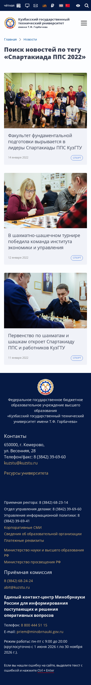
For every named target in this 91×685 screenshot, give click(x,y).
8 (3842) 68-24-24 (18, 580)
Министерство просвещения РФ (32, 562)
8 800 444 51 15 (34, 625)
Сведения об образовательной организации (43, 533)
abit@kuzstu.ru (17, 587)
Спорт (77, 157)
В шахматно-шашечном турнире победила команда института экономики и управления (44, 241)
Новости (30, 39)
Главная (10, 39)
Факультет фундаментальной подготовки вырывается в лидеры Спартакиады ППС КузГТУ (45, 141)
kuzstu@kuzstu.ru (21, 463)
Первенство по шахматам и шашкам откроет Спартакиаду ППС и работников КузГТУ (41, 341)
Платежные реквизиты (24, 540)
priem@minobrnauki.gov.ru (40, 631)
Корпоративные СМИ (23, 527)
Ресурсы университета (26, 473)
